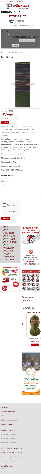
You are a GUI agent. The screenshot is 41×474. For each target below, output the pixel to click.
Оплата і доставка (8, 412)
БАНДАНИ (7, 254)
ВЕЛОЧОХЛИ (8, 257)
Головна (11, 52)
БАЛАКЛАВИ (8, 251)
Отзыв (4, 185)
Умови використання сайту (11, 453)
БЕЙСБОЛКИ (8, 260)
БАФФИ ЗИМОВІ (10, 242)
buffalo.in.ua (10, 12)
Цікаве (3, 416)
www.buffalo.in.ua (15, 449)
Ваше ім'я (5, 181)
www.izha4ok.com (7, 466)
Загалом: (22, 25)
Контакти (4, 408)
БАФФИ (6, 227)
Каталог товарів (7, 424)
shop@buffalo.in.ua (8, 430)
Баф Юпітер (27, 301)
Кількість (5, 118)
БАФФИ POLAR (9, 239)
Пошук (15, 41)
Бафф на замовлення (9, 420)
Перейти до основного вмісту (11, 1)
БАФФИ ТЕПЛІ (9, 236)
